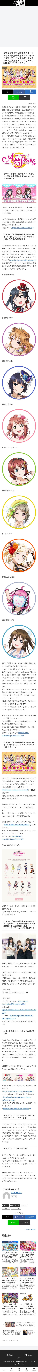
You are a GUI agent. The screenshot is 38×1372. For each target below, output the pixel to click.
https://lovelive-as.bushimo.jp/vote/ (22, 260)
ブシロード (7, 1208)
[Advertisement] (19, 27)
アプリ (25, 1205)
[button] (24, 97)
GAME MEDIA (16, 1193)
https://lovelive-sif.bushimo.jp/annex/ (16, 1109)
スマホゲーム (15, 1205)
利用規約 (10, 1355)
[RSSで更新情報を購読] (15, 1196)
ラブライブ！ (16, 1208)
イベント (6, 1205)
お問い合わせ (28, 1355)
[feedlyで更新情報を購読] (12, 1196)
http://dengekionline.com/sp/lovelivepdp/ (17, 1091)
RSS (19, 1358)
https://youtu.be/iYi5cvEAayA (21, 228)
